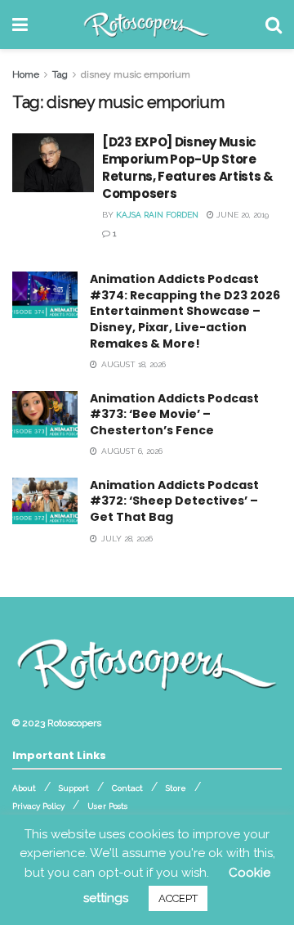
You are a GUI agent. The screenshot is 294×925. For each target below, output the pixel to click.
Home (25, 74)
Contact (127, 788)
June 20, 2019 (241, 214)
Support (74, 788)
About (24, 788)
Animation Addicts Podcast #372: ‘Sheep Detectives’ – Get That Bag (174, 501)
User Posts (107, 806)
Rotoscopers (74, 723)
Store (176, 788)
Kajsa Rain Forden (157, 214)
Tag (60, 74)
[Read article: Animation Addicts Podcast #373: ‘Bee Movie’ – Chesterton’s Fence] (45, 414)
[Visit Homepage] (147, 24)
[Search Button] (273, 24)
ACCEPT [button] (178, 898)
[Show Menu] (20, 24)
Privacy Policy (38, 806)
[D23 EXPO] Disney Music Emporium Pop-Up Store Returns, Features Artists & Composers (188, 167)
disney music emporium (135, 74)
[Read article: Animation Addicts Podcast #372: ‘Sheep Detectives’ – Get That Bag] (45, 501)
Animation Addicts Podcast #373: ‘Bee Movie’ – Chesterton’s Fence (174, 414)
